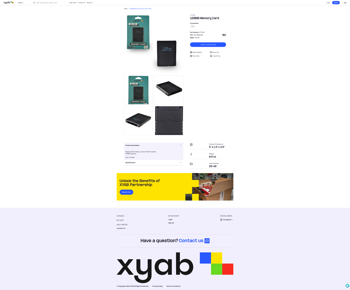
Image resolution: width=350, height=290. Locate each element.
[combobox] (48, 3)
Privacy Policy (157, 286)
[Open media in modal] (153, 44)
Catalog (20, 2)
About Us (89, 2)
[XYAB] (8, 2)
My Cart (120, 220)
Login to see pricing (208, 45)
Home (125, 8)
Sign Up (171, 223)
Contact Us (81, 2)
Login (328, 2)
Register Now (126, 192)
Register (336, 2)
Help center (122, 225)
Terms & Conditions (173, 286)
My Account (173, 216)
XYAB (192, 15)
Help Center (72, 2)
